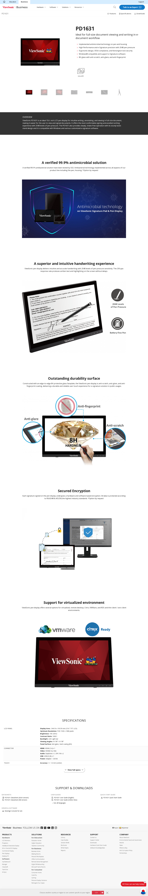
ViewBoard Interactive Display (10, 846)
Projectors (5, 843)
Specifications (125, 14)
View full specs (74, 770)
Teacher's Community (38, 846)
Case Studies (64, 840)
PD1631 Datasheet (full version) (16, 800)
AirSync (4, 872)
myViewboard (6, 862)
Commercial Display (8, 851)
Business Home (36, 851)
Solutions (65, 7)
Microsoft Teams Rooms (38, 867)
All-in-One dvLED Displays (9, 848)
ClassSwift (5, 867)
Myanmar (125, 828)
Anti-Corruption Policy (126, 850)
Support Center (94, 840)
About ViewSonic (124, 837)
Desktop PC (5, 856)
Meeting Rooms (36, 854)
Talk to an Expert (130, 7)
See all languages (60, 803)
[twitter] (45, 828)
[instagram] (56, 828)
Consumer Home (36, 872)
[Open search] (115, 7)
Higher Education (36, 843)
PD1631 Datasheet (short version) (17, 798)
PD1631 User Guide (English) (64, 798)
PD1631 (5, 13)
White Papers (64, 848)
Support (141, 2)
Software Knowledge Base (97, 848)
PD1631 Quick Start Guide (112, 798)
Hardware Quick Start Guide (98, 845)
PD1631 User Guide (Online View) (65, 800)
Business (24, 2)
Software (53, 7)
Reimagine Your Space (38, 883)
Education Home (36, 840)
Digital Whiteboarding (38, 864)
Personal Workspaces (38, 856)
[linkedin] (53, 828)
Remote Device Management (40, 862)
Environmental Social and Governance (130, 840)
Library (63, 837)
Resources (78, 7)
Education (12, 2)
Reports (63, 850)
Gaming (34, 878)
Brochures (64, 845)
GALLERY (81, 76)
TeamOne (5, 869)
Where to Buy (123, 848)
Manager (4, 864)
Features (112, 14)
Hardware (40, 7)
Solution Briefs (65, 843)
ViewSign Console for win (13, 811)
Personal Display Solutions (39, 880)
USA (96, 893)
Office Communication (38, 859)
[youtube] (49, 828)
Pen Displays (5, 853)
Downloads (140, 14)
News (121, 845)
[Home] (4, 2)
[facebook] (42, 828)
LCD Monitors (6, 840)
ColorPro (34, 875)
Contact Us (93, 837)
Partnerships (123, 853)
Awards (122, 843)
